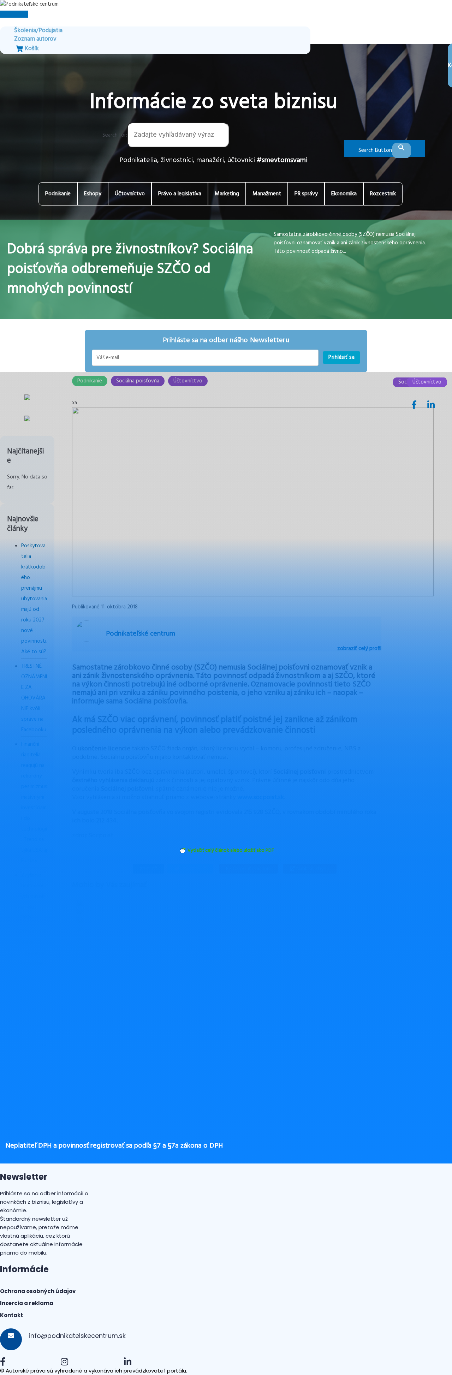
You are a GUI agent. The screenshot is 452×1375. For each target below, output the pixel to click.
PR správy (306, 193)
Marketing (227, 193)
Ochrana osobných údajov (38, 1291)
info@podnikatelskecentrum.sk (76, 1335)
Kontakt (11, 1315)
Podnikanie (58, 193)
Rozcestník (383, 193)
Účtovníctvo (130, 193)
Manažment (266, 193)
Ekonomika (344, 193)
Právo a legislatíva (179, 193)
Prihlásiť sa (341, 357)
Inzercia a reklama (26, 1303)
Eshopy (92, 193)
